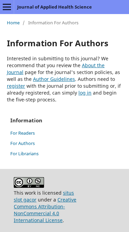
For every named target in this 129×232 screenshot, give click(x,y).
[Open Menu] (7, 7)
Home (13, 23)
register (16, 86)
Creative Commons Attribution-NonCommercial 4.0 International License (45, 209)
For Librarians (24, 153)
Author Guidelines (54, 79)
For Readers (22, 133)
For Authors (22, 143)
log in (85, 92)
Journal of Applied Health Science (54, 7)
